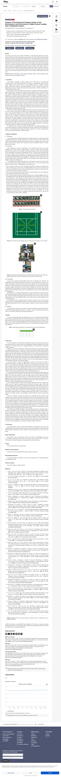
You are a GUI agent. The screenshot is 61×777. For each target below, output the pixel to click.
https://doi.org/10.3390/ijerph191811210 (38, 39)
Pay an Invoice (6, 735)
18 (32, 124)
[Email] (6, 634)
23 (26, 353)
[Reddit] (19, 634)
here (21, 670)
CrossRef (15, 477)
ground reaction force (10, 75)
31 (45, 378)
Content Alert (41, 724)
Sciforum (33, 734)
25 (37, 354)
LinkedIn (47, 734)
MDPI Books (33, 735)
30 (46, 375)
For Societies (20, 742)
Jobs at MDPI (5, 741)
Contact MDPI (5, 739)
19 (33, 124)
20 (32, 283)
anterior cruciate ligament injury (40, 73)
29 (22, 365)
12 (43, 111)
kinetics (23, 75)
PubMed (10, 487)
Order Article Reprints (42, 16)
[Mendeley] (21, 634)
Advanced (56, 6)
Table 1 (9, 324)
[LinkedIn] (11, 634)
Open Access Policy (7, 737)
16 (38, 123)
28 (9, 356)
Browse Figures (19, 48)
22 (20, 294)
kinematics (18, 75)
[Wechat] (16, 634)
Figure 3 (31, 176)
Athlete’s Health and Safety (29, 45)
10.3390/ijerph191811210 (28, 10)
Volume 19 (15, 10)
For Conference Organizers (22, 744)
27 (40, 354)
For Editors (19, 737)
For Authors (19, 734)
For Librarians (20, 739)
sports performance (15, 73)
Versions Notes (30, 48)
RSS (35, 724)
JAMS (32, 744)
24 (10, 354)
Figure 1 (14, 167)
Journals (5, 10)
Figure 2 (11, 173)
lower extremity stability (26, 73)
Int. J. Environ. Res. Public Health (10, 724)
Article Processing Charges (8, 734)
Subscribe (5, 760)
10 (12, 106)
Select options (6, 754)
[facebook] (14, 634)
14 (41, 118)
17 (39, 123)
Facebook (48, 735)
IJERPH (9, 10)
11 (14, 106)
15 (37, 123)
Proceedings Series (35, 746)
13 (47, 114)
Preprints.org (34, 737)
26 (39, 354)
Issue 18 (20, 10)
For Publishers (20, 741)
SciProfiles (33, 741)
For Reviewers (20, 735)
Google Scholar (38, 474)
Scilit (47, 486)
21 (34, 283)
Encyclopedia (34, 742)
